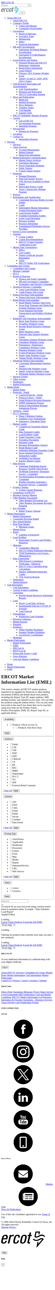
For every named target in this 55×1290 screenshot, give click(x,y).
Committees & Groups (34, 972)
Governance (18, 31)
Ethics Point (6, 992)
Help (4, 1253)
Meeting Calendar (21, 271)
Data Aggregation (21, 558)
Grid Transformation (28, 89)
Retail (15, 532)
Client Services (20, 147)
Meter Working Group (29, 331)
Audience (9, 739)
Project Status (39, 992)
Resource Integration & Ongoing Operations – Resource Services (26, 998)
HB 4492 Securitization (24, 47)
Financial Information (29, 44)
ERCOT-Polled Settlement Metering (35, 550)
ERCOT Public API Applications (34, 263)
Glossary (16, 980)
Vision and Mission (28, 26)
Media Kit (23, 99)
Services (11, 142)
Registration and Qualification (27, 197)
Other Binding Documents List (33, 500)
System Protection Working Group (35, 353)
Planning (17, 624)
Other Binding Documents (25, 498)
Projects (16, 194)
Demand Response (27, 176)
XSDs (21, 260)
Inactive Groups (20, 376)
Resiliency (18, 627)
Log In (5, 967)
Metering (17, 545)
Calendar (42, 980)
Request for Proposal (28, 131)
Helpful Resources (27, 102)
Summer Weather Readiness (32, 632)
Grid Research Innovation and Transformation (27, 85)
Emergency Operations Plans (32, 421)
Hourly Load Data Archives (32, 603)
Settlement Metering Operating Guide (36, 450)
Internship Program (28, 126)
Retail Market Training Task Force (35, 302)
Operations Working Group (31, 342)
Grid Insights (25, 110)
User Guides (24, 252)
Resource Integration (28, 223)
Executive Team (26, 36)
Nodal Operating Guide (30, 437)
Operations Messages (28, 163)
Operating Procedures (29, 440)
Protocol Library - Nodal (30, 397)
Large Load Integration (29, 218)
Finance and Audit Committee (32, 279)
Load (15, 600)
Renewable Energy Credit (31, 186)
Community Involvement (30, 28)
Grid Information (15, 585)
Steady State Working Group (32, 355)
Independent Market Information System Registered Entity (34, 209)
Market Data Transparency (25, 247)
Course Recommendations (31, 239)
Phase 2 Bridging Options (31, 416)
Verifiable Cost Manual (29, 458)
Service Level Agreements (25, 231)
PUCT (16, 273)
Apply (7, 733)
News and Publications (23, 97)
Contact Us (18, 136)
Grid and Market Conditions (26, 659)
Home (10, 664)
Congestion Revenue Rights (26, 519)
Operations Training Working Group (36, 339)
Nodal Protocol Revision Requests (35, 400)
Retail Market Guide (28, 448)
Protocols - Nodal (21, 392)
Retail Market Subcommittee (26, 300)
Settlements (18, 579)
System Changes (20, 487)
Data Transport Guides (29, 432)
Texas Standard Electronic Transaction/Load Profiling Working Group (35, 313)
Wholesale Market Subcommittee (28, 360)
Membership (24, 39)
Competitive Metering (29, 548)
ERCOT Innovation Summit (32, 94)
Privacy (12, 1227)
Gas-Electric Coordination (31, 635)
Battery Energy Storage (29, 511)
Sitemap (5, 1227)
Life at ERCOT (26, 121)
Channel (8, 796)
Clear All (8, 790)
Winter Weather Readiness (31, 629)
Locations (17, 134)
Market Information (16, 513)
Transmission (19, 614)
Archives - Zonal (21, 411)
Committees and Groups (18, 266)
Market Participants (22, 384)
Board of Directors (27, 34)
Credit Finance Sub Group (31, 292)
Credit (21, 205)
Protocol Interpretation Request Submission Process (33, 406)
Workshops (18, 382)
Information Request (28, 139)
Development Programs (30, 123)
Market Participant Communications (29, 157)
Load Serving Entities (29, 213)
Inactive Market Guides (29, 461)
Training (17, 234)
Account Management (29, 150)
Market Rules (13, 387)
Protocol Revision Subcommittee (28, 295)
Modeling (17, 637)
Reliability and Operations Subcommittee (32, 318)
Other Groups (19, 379)
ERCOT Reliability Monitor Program (30, 115)
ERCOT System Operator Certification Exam (31, 243)
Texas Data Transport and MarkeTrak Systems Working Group (36, 306)
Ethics (21, 41)
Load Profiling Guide (29, 434)
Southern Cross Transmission (32, 418)
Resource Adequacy (22, 619)
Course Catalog (26, 237)
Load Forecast (25, 611)
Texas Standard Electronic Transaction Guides (31, 454)
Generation (18, 593)
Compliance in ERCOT (24, 492)
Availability (9, 719)
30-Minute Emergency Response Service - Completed (34, 472)
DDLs (22, 250)
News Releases (26, 105)
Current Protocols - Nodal (31, 395)
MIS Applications (27, 994)
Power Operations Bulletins (31, 165)
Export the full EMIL (33, 922)
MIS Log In (18, 648)
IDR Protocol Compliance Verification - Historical (31, 562)
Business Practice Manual (25, 495)
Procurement (19, 128)
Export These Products (11, 922)
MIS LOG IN (7, 2)
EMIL (16, 645)
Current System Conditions (25, 590)
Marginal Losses (26, 527)
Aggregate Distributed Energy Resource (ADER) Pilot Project (33, 467)
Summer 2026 (25, 113)
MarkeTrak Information (29, 155)
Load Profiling (19, 537)
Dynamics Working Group (31, 324)
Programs (17, 173)
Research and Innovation (30, 92)
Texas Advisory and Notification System (20, 1002)
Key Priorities (19, 508)
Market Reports (20, 582)
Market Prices (19, 529)
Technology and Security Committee (36, 284)
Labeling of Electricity (29, 535)
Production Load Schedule (31, 616)
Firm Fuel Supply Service (31, 179)
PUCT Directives (21, 413)
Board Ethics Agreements (30, 68)
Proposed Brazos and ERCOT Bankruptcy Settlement (33, 64)
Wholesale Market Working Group (35, 374)
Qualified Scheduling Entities (32, 215)
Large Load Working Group (32, 289)
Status (7, 883)
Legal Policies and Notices (25, 60)
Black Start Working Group (31, 321)
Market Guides (20, 424)
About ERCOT (14, 18)
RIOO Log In (19, 651)
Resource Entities (27, 221)
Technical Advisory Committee (27, 287)
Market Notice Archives (30, 160)
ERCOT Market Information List (27, 997)
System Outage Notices (29, 171)
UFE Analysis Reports (29, 577)
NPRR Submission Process (31, 403)
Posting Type (10, 834)
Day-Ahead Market (22, 521)
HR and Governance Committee (34, 281)
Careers (16, 118)
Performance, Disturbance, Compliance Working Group (32, 346)
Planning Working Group (30, 350)
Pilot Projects (19, 463)
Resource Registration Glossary (33, 445)
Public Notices (25, 168)
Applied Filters (8, 914)
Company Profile (21, 23)
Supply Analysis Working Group (34, 371)
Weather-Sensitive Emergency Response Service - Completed (33, 483)
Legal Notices (25, 70)
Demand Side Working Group (33, 368)
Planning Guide (26, 442)
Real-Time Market (21, 524)
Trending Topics (26, 107)
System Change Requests (30, 490)
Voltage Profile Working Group (33, 358)
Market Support (26, 152)
